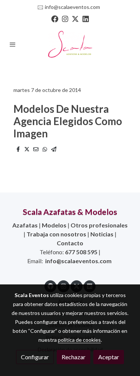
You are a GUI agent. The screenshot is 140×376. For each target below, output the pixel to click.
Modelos (54, 225)
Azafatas (25, 225)
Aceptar (108, 356)
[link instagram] (65, 18)
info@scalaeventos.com (72, 7)
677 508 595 (81, 251)
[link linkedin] (86, 18)
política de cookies (79, 340)
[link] (70, 44)
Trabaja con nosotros (56, 234)
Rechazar (73, 356)
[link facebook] (54, 18)
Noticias (101, 234)
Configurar (35, 356)
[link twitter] (75, 18)
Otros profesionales (99, 225)
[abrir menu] (12, 44)
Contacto (70, 242)
